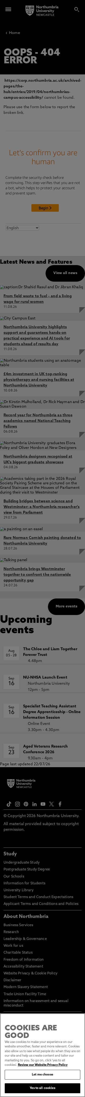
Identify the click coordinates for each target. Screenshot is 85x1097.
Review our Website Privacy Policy (43, 1065)
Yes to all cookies (42, 1088)
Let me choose (42, 1074)
